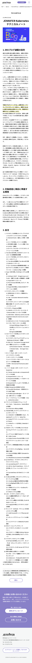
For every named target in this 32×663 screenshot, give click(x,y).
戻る (16, 580)
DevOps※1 (24, 152)
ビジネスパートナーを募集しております (16, 650)
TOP (2, 6)
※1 (4, 571)
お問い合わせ (16, 620)
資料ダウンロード (16, 611)
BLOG (7, 6)
